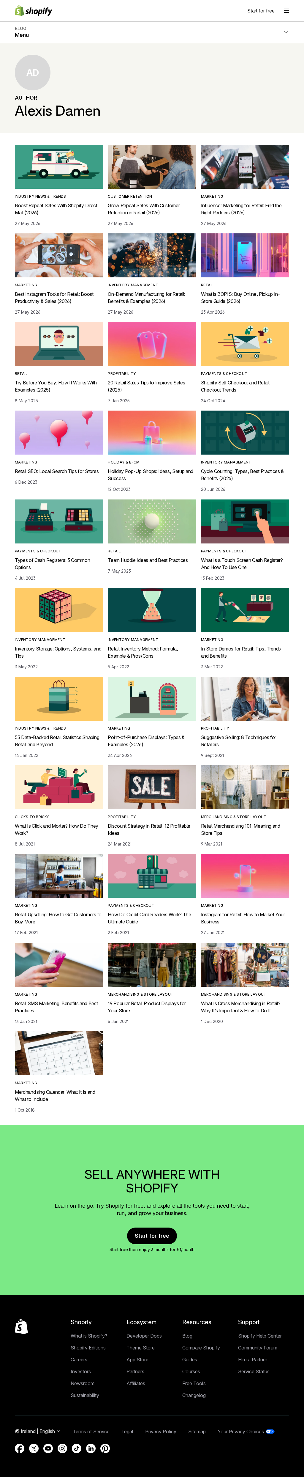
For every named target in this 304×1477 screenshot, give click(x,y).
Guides (189, 1360)
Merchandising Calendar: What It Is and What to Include (55, 1095)
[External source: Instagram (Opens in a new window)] (62, 1448)
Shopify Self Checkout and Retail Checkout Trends (235, 386)
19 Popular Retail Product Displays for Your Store (147, 1007)
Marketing (212, 196)
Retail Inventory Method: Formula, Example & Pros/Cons (143, 652)
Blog (187, 1336)
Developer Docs (144, 1336)
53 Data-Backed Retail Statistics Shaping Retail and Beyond (57, 740)
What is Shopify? (89, 1336)
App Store (137, 1360)
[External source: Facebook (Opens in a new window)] (19, 1448)
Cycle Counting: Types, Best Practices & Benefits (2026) (242, 474)
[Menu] (286, 11)
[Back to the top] (21, 1326)
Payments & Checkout (224, 373)
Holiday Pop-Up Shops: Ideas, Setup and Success (150, 474)
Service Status (254, 1371)
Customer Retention (130, 196)
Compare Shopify (201, 1348)
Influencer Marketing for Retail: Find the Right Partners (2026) (241, 209)
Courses (191, 1371)
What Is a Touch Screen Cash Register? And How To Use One (242, 563)
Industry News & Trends (40, 196)
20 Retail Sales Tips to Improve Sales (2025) (146, 386)
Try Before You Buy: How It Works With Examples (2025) (56, 386)
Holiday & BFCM (124, 462)
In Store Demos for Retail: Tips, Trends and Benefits (241, 652)
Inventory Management (133, 285)
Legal (127, 1431)
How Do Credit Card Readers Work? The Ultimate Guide (149, 918)
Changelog (194, 1395)
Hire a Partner (252, 1360)
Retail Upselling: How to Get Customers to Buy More (58, 918)
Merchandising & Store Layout (234, 817)
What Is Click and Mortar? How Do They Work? (56, 829)
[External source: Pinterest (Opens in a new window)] (105, 1448)
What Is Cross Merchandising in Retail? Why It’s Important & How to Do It (241, 1007)
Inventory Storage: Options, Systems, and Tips (58, 652)
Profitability (122, 373)
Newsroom (82, 1383)
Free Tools (194, 1383)
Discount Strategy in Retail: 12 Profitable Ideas (149, 829)
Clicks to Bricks (32, 817)
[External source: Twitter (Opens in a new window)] (34, 1448)
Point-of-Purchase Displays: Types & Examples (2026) (146, 740)
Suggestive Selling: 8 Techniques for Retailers (238, 740)
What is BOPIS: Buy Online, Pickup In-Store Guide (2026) (240, 297)
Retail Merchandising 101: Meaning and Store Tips (240, 829)
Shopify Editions (88, 1348)
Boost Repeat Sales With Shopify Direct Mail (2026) (56, 209)
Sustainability (85, 1395)
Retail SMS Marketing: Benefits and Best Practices (56, 1007)
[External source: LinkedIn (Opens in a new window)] (91, 1448)
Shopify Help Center (260, 1336)
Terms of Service (91, 1431)
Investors (81, 1371)
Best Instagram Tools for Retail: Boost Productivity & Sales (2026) (54, 297)
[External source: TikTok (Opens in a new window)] (76, 1448)
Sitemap (197, 1431)
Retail (207, 285)
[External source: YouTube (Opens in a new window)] (48, 1448)
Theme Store (140, 1348)
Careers (79, 1360)
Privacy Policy (160, 1431)
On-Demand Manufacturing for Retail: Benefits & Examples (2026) (146, 297)
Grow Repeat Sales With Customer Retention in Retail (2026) (144, 209)
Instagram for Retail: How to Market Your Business (243, 918)
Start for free (261, 11)
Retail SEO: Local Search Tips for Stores (57, 471)
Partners (135, 1371)
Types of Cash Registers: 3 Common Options (52, 563)
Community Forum (257, 1348)
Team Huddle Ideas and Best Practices (148, 560)
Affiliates (135, 1383)
